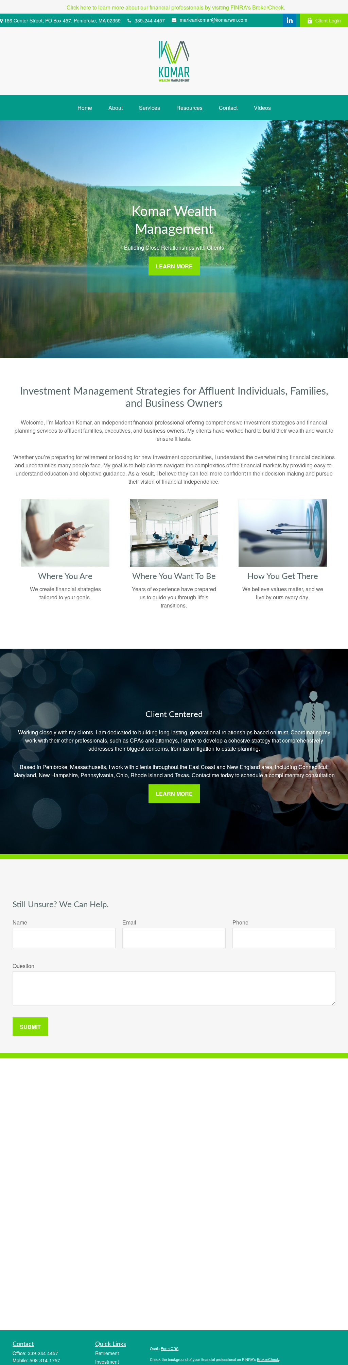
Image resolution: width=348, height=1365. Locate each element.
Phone (240, 922)
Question (23, 966)
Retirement (107, 1353)
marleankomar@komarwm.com (213, 19)
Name (20, 922)
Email (129, 922)
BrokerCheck (268, 1359)
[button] (84, 107)
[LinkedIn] (289, 20)
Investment (107, 1361)
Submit (30, 1027)
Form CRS (169, 1348)
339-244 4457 (150, 20)
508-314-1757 (45, 1360)
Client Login (328, 20)
